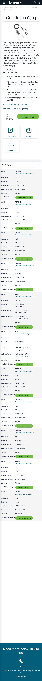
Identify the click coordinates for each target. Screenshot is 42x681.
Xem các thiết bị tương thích (23, 173)
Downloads (11, 150)
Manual (29, 136)
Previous (10, 31)
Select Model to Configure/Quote (28, 116)
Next (32, 31)
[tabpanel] (21, 31)
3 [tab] (23, 39)
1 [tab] (18, 39)
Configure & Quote (24, 197)
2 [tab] (21, 39)
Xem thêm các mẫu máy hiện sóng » (16, 109)
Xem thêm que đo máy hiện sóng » (15, 104)
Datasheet (10, 136)
